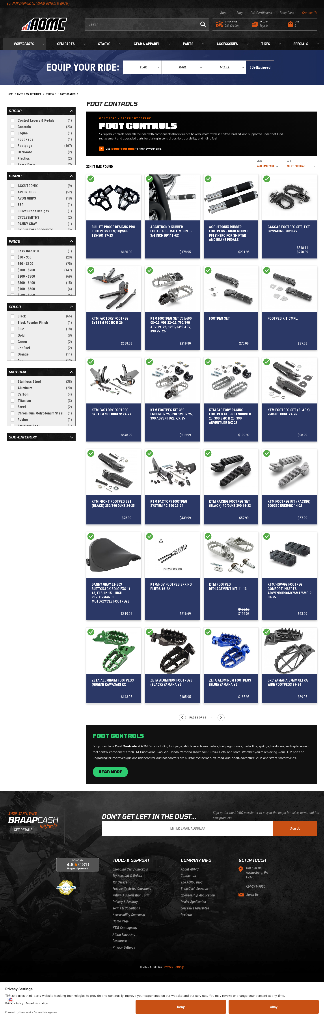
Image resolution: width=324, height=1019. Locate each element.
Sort (289, 160)
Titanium (45, 401)
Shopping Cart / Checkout (130, 869)
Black (45, 316)
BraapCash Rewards (194, 889)
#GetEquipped (260, 67)
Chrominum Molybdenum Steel (45, 413)
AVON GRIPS (45, 198)
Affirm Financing (124, 934)
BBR (45, 205)
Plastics (45, 158)
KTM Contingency (125, 928)
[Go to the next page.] (221, 717)
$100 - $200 (45, 270)
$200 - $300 (45, 276)
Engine (45, 133)
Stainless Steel (45, 381)
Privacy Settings (124, 947)
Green (45, 342)
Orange (45, 354)
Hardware (45, 152)
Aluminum (45, 388)
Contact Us (309, 13)
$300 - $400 (45, 283)
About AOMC (190, 869)
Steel (45, 407)
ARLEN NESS (45, 192)
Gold (45, 335)
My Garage (120, 882)
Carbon (45, 394)
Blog (239, 13)
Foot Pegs (45, 139)
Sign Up (295, 828)
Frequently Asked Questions (132, 889)
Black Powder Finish (45, 323)
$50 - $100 (45, 264)
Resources (120, 941)
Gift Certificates (261, 13)
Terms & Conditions (126, 908)
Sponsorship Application (198, 895)
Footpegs (45, 146)
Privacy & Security (125, 902)
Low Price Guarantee (195, 908)
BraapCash (287, 13)
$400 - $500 (45, 289)
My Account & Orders (127, 876)
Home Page (120, 921)
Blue (45, 329)
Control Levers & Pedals (45, 120)
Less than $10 (45, 251)
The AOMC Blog (192, 882)
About (224, 13)
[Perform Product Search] (203, 24)
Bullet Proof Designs (45, 211)
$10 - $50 (45, 257)
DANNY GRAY (45, 224)
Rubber (45, 420)
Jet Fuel (45, 348)
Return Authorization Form (131, 895)
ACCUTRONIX (45, 186)
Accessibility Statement (129, 915)
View (259, 160)
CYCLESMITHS (45, 217)
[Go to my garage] (220, 24)
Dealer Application (193, 902)
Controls (45, 127)
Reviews (186, 915)
